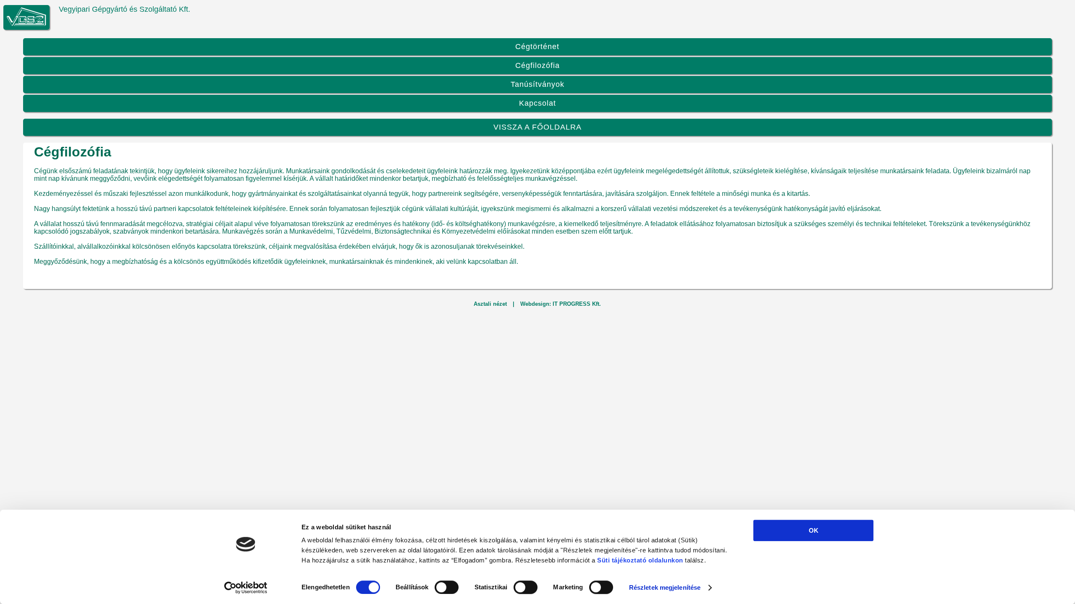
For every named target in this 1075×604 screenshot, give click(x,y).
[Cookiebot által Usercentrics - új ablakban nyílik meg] (246, 587)
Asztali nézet (490, 304)
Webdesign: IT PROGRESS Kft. (560, 304)
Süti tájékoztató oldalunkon (640, 560)
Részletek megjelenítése (664, 587)
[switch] (447, 587)
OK (813, 530)
